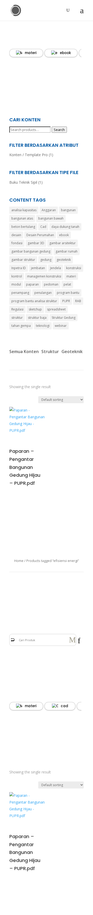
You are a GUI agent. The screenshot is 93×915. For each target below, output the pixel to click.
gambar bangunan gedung (30, 251)
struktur (17, 317)
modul (16, 284)
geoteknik (64, 259)
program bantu (68, 292)
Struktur (50, 351)
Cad (43, 226)
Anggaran (49, 210)
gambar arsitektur (62, 243)
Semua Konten (24, 351)
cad (64, 706)
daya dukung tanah (65, 226)
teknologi (43, 325)
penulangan (43, 292)
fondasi (16, 243)
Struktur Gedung (63, 317)
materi (30, 52)
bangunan (68, 210)
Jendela (55, 268)
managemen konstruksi (44, 276)
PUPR (66, 301)
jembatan (38, 268)
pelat (67, 284)
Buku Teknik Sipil (23, 182)
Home (19, 560)
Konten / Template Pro (28, 154)
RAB (78, 301)
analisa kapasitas (23, 210)
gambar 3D (36, 243)
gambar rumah (67, 251)
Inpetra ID (18, 268)
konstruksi (73, 268)
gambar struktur (23, 259)
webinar (61, 325)
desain (16, 235)
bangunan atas (22, 218)
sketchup (35, 309)
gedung (45, 259)
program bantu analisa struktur (34, 301)
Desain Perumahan (40, 235)
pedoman (51, 284)
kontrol (16, 276)
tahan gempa (21, 325)
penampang (20, 292)
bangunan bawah (51, 218)
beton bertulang (23, 226)
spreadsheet (56, 309)
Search (59, 129)
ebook (65, 52)
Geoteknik (72, 351)
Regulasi (17, 309)
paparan (32, 284)
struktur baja (37, 317)
